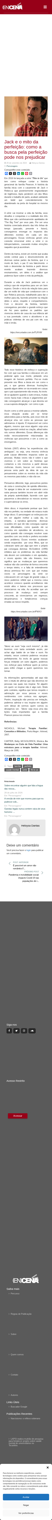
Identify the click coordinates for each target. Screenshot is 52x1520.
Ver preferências (26, 1513)
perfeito (27, 766)
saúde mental (12, 770)
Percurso (15, 1293)
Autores (14, 1395)
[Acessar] (17, 1191)
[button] (47, 1467)
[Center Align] (9, 1030)
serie (24, 770)
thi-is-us (34, 770)
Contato (14, 1374)
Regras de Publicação (21, 1314)
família (17, 766)
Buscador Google (19, 1406)
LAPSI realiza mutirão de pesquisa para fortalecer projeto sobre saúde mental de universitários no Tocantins (26, 1442)
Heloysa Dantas (30, 825)
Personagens (12, 166)
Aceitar (26, 1497)
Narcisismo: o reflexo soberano (25, 1418)
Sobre (13, 1334)
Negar (26, 1505)
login (28, 850)
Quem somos (17, 1354)
